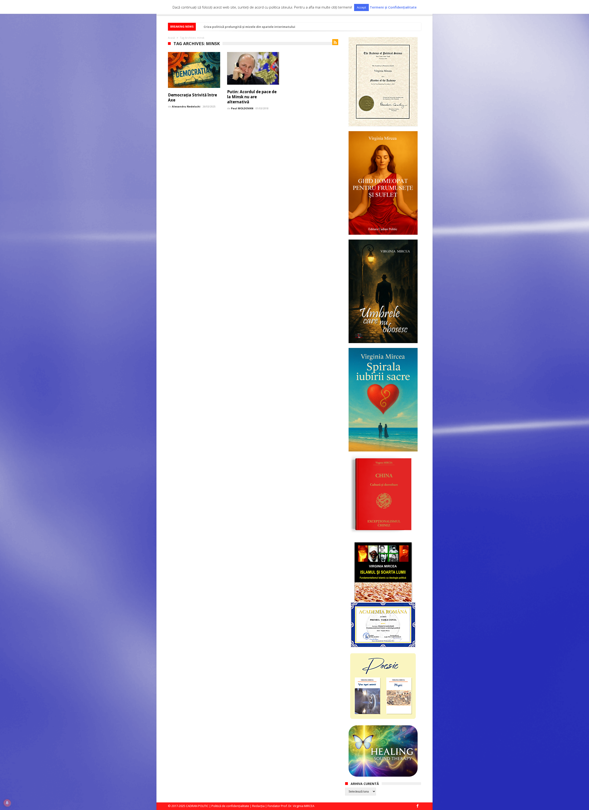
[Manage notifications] (7, 803)
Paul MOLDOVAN (242, 108)
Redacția (258, 806)
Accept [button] (361, 7)
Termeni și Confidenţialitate (393, 7)
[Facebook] (417, 806)
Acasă (171, 37)
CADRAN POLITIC (197, 806)
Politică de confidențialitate (230, 806)
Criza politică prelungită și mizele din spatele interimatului (249, 27)
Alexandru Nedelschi (186, 106)
